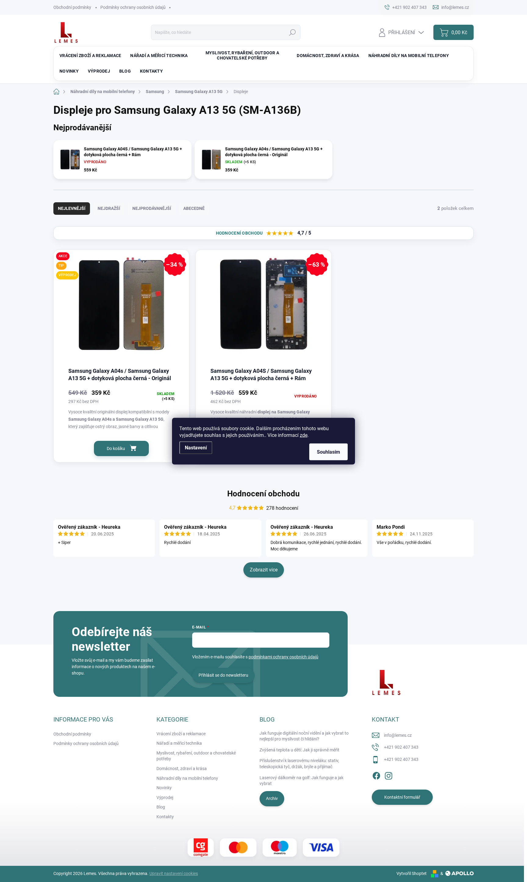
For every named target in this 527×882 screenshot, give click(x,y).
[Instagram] (388, 774)
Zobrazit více (264, 570)
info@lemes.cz (398, 735)
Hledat (292, 32)
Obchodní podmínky (72, 7)
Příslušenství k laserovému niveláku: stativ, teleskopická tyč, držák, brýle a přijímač (299, 763)
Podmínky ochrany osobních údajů (133, 7)
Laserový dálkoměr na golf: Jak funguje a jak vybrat (301, 780)
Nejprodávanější (151, 208)
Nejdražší (109, 208)
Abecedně (194, 208)
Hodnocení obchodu (263, 493)
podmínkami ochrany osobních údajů (283, 656)
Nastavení (196, 447)
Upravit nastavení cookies (173, 873)
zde (303, 435)
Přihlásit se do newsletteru (223, 675)
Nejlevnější (71, 208)
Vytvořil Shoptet (411, 873)
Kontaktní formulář (402, 797)
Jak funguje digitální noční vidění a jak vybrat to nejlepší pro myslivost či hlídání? (304, 736)
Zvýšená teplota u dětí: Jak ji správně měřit (299, 749)
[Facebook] (376, 774)
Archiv (272, 798)
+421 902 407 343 (401, 747)
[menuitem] (90, 55)
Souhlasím (328, 452)
